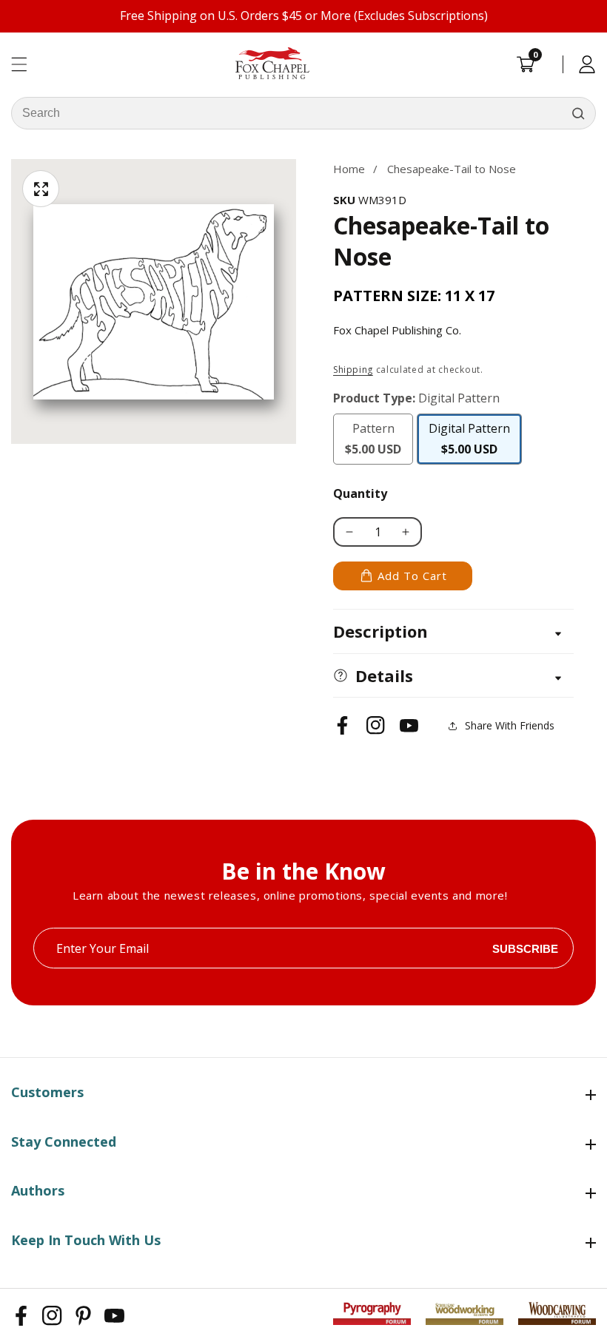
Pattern (379, 439)
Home (349, 168)
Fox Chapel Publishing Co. (397, 330)
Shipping (353, 369)
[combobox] (303, 113)
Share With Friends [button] (509, 725)
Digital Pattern (470, 442)
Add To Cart (412, 575)
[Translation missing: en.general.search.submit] (578, 113)
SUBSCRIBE (525, 948)
